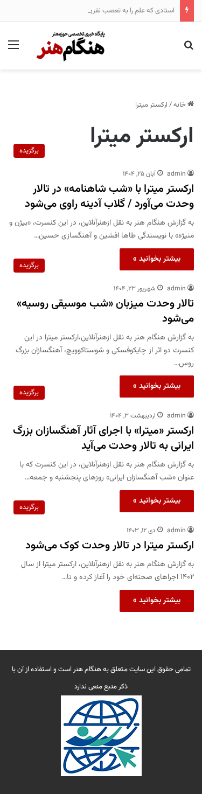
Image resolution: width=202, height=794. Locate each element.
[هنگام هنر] (67, 46)
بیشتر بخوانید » (156, 259)
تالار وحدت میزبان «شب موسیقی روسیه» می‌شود (105, 311)
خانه (180, 105)
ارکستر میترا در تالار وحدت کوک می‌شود (109, 545)
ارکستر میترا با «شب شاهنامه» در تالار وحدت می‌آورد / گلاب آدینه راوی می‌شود (109, 196)
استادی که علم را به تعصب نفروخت (126, 10)
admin (176, 174)
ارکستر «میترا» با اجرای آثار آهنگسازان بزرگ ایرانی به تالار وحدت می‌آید (103, 438)
